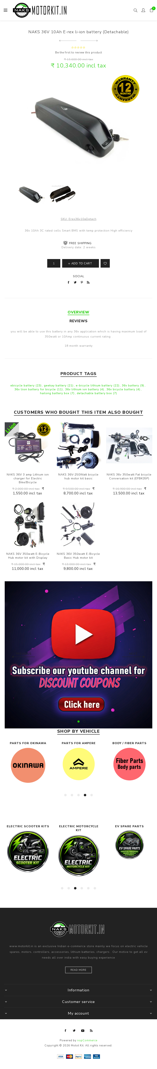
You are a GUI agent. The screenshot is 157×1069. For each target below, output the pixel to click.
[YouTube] (83, 1030)
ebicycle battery (23, 385)
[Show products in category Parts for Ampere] (79, 764)
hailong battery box (55, 393)
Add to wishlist (105, 263)
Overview (78, 312)
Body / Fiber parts (129, 743)
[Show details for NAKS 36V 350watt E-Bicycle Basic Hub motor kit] (78, 525)
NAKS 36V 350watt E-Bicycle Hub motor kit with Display (27, 556)
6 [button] (95, 888)
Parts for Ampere (79, 743)
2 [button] (78, 721)
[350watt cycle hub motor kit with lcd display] (28, 525)
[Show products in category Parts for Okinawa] (28, 765)
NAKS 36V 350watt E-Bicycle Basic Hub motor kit (78, 556)
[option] (78, 654)
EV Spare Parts (78, 826)
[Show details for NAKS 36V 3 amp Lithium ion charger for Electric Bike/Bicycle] (28, 445)
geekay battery (55, 385)
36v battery (131, 385)
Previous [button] (23, 654)
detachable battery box (95, 393)
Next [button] (133, 654)
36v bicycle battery (121, 389)
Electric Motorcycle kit (28, 828)
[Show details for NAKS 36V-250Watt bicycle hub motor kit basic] (78, 445)
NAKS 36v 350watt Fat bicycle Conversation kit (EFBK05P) (129, 476)
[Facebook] (65, 1030)
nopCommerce (87, 1040)
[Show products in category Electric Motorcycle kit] (28, 855)
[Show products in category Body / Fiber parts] (129, 764)
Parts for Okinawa (28, 743)
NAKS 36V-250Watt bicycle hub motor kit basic (78, 476)
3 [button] (84, 721)
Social (78, 276)
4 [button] (85, 795)
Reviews (79, 321)
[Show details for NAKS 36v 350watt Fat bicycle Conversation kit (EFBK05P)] (129, 445)
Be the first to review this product (78, 52)
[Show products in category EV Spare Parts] (78, 844)
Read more (78, 970)
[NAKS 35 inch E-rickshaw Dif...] (67, 41)
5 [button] (91, 795)
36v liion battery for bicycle (36, 389)
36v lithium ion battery (82, 389)
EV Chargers (129, 826)
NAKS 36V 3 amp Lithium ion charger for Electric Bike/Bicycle (28, 478)
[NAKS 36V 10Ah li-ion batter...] (89, 41)
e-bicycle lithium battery (94, 385)
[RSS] (91, 1030)
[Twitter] (74, 1030)
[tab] (78, 312)
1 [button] (73, 721)
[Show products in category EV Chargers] (129, 842)
